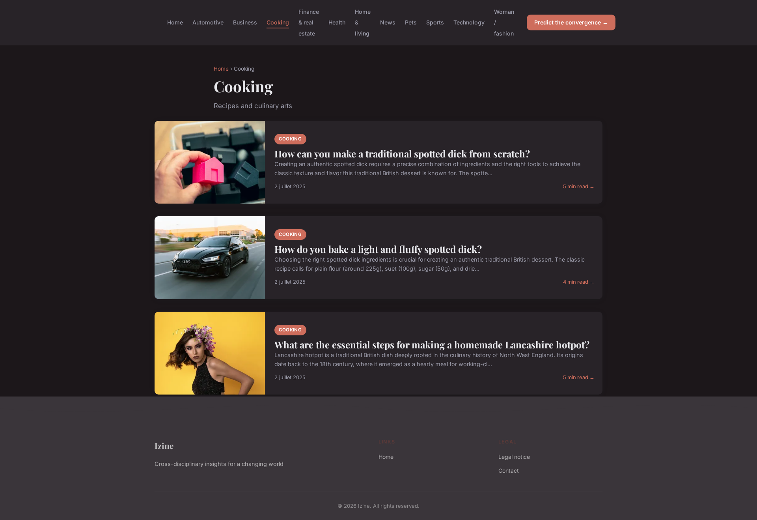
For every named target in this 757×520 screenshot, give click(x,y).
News (387, 22)
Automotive (208, 22)
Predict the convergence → (571, 22)
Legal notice (514, 456)
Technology (469, 22)
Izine (164, 445)
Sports (435, 22)
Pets (411, 22)
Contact (508, 470)
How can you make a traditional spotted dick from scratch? (402, 153)
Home (175, 22)
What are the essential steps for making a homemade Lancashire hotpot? (431, 344)
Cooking (278, 22)
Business (245, 22)
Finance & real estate (308, 22)
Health (336, 22)
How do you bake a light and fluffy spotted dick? (378, 249)
